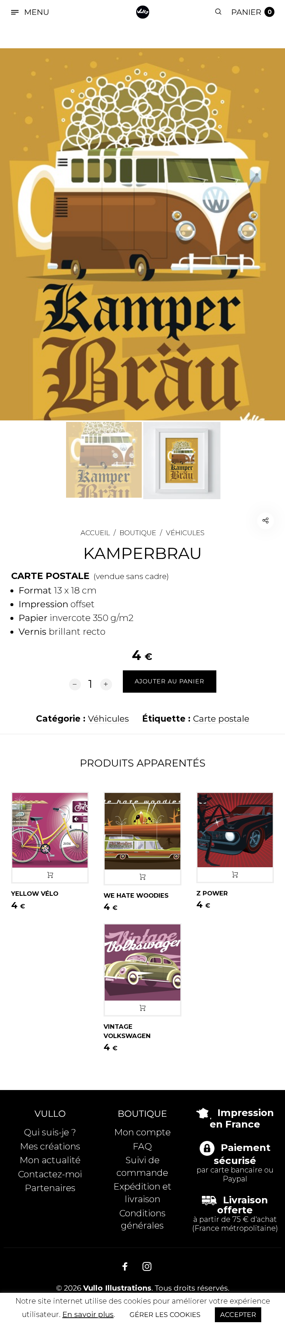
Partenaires (50, 1188)
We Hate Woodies (136, 895)
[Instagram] (146, 1266)
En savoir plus (88, 1314)
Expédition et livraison (142, 1192)
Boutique (137, 532)
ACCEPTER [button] (238, 1315)
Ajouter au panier (50, 875)
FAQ (142, 1146)
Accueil (95, 532)
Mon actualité (50, 1160)
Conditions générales (142, 1219)
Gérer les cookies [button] (165, 1315)
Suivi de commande (142, 1166)
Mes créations (50, 1146)
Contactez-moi (50, 1174)
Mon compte (142, 1132)
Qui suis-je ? (50, 1132)
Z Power (212, 893)
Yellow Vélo (34, 893)
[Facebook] (125, 1266)
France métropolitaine (235, 1228)
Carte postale (221, 718)
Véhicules (185, 532)
